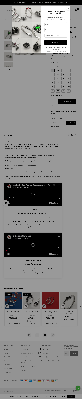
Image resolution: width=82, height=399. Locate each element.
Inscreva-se (55, 42)
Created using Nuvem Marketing (56, 51)
